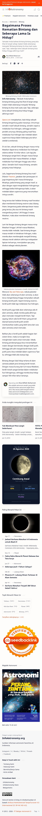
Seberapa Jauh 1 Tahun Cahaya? (18, 567)
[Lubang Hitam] (19, 572)
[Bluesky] (16, 751)
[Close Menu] (39, 3)
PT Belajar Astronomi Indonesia (26, 811)
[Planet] (16, 553)
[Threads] (29, 751)
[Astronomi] (17, 564)
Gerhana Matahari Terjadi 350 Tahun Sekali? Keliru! (20, 587)
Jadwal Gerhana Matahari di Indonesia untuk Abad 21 (21, 540)
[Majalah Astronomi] (19, 16)
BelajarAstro (7, 788)
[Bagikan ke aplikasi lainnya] (22, 63)
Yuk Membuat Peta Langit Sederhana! (13, 427)
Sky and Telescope (16, 292)
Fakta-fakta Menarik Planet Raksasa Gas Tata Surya (22, 557)
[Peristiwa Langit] (33, 16)
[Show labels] (13, 617)
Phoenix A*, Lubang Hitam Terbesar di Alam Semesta (21, 576)
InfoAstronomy (8, 782)
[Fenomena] (18, 536)
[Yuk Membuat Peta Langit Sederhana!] (18, 414)
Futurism (12, 176)
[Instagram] (5, 751)
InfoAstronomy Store (10, 785)
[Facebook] (7, 754)
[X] (11, 751)
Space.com (6, 120)
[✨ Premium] (6, 16)
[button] (35, 9)
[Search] (38, 9)
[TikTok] (23, 751)
